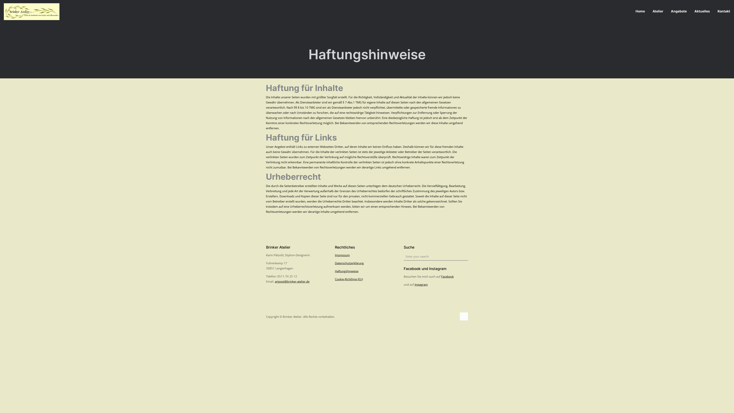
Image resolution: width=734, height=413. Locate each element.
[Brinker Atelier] (31, 11)
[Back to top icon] (464, 316)
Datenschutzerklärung (349, 263)
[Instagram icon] (454, 317)
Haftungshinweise (346, 271)
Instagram (421, 284)
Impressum (342, 255)
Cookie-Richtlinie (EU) (349, 279)
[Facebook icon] (450, 317)
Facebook (447, 276)
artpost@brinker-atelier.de (292, 281)
